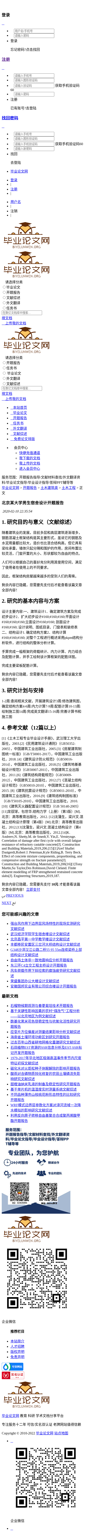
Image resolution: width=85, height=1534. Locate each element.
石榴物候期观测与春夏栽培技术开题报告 (41, 1006)
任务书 (11, 308)
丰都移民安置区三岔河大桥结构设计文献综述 (45, 944)
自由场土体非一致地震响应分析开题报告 (41, 960)
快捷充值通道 (29, 453)
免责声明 (17, 1357)
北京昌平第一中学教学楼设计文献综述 (40, 939)
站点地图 (61, 1433)
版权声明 (17, 1352)
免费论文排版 (22, 439)
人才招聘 (17, 1346)
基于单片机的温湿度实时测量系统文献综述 (43, 1089)
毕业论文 (13, 287)
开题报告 (13, 292)
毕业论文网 (10, 488)
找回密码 (10, 118)
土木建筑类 (49, 488)
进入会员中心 (29, 468)
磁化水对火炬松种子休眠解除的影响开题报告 (45, 1068)
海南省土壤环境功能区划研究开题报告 (40, 1037)
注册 (6, 59)
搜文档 (7, 318)
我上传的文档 (29, 463)
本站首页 (18, 407)
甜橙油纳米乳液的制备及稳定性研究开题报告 (45, 1084)
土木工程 (69, 488)
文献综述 (13, 298)
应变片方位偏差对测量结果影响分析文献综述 (45, 1032)
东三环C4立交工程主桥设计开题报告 (38, 965)
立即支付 (33, 889)
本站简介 (17, 1341)
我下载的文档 (29, 458)
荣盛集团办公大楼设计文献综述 (34, 981)
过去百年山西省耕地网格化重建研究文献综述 (45, 1042)
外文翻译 (13, 303)
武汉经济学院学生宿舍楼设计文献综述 (40, 934)
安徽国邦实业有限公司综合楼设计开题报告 (43, 986)
